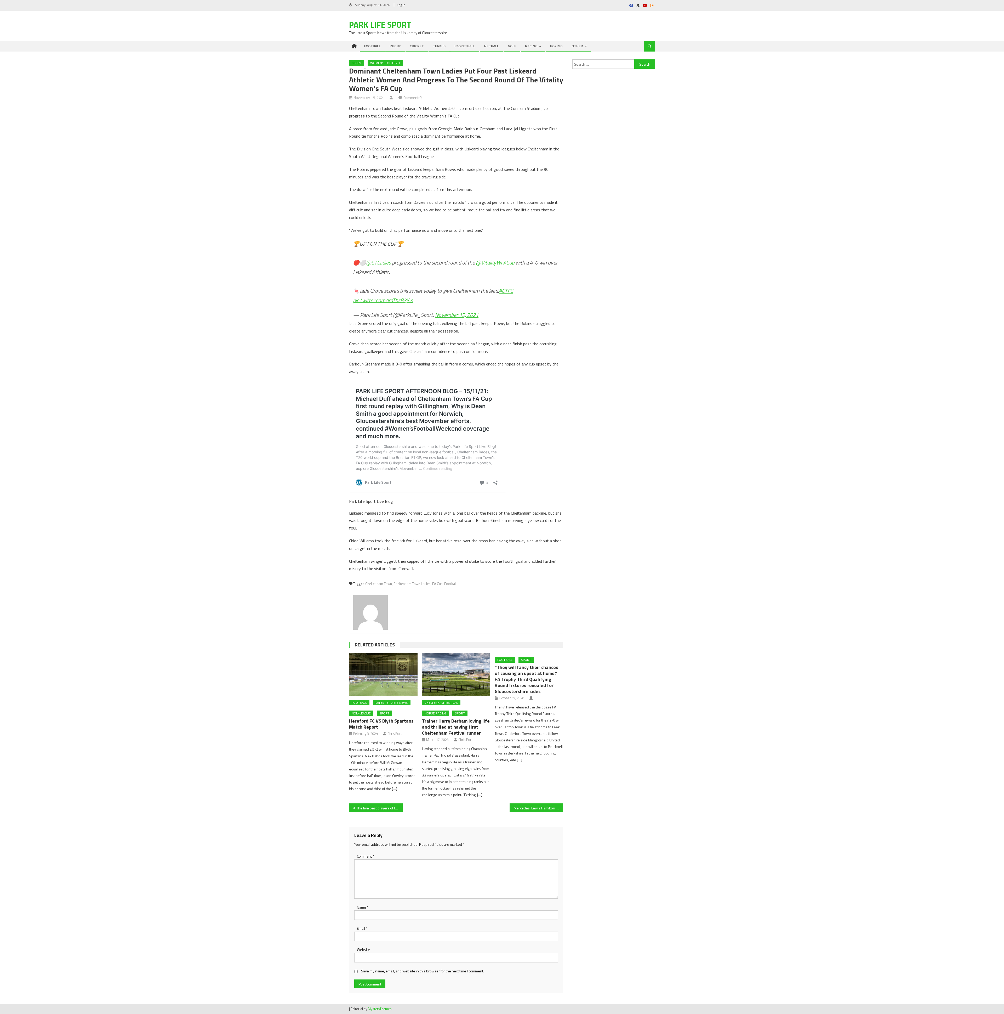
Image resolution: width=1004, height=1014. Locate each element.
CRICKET (417, 46)
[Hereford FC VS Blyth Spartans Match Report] (383, 674)
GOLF (512, 46)
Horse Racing (435, 713)
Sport (357, 62)
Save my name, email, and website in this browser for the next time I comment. (422, 971)
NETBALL (491, 46)
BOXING (556, 46)
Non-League (361, 713)
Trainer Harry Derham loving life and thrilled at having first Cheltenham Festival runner (456, 726)
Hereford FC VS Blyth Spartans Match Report (381, 723)
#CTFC (506, 291)
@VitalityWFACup (495, 262)
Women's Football (385, 62)
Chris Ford (394, 733)
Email (362, 928)
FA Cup (437, 583)
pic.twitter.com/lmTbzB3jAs (383, 300)
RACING (531, 46)
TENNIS (439, 46)
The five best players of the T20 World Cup (379, 808)
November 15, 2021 (456, 315)
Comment (365, 856)
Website (363, 949)
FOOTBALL (372, 46)
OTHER (577, 46)
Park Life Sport (380, 24)
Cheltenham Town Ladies (412, 583)
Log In (401, 4)
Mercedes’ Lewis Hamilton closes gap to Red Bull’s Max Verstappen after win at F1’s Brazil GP (538, 808)
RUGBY (395, 46)
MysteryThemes (380, 1008)
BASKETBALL (464, 46)
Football (450, 583)
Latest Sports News (391, 702)
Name (362, 907)
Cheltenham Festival (441, 702)
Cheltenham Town (378, 583)
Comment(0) (413, 97)
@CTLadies (378, 262)
